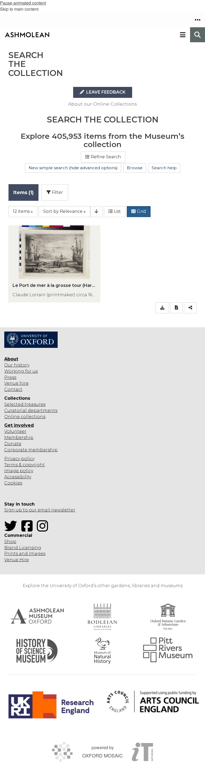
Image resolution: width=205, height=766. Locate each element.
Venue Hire (16, 559)
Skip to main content (19, 9)
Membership (18, 437)
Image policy (18, 470)
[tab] (23, 192)
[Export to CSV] (162, 307)
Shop (10, 541)
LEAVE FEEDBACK (105, 92)
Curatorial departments (30, 410)
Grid (141, 211)
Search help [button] (164, 167)
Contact (13, 389)
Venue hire (16, 383)
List (117, 211)
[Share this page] (190, 307)
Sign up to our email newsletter (39, 510)
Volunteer (15, 431)
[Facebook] (28, 529)
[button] (197, 19)
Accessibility (17, 476)
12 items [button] (21, 211)
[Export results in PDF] (176, 307)
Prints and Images (24, 553)
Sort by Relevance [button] (62, 211)
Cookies (13, 483)
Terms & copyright (24, 464)
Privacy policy (19, 458)
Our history (16, 365)
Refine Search (106, 156)
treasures (34, 404)
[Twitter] (12, 529)
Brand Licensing (22, 547)
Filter (57, 192)
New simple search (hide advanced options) (73, 167)
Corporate (15, 449)
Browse (135, 167)
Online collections (24, 416)
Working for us (21, 371)
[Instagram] (44, 529)
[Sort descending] (96, 211)
